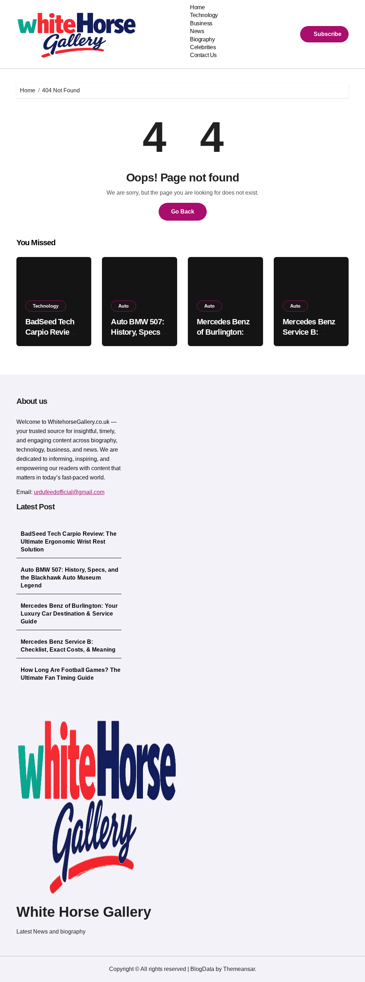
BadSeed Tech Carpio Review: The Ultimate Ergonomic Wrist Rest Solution (69, 541)
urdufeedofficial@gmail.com (69, 492)
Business (201, 23)
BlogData (202, 969)
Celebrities (203, 47)
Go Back (182, 212)
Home (197, 7)
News (197, 31)
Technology (203, 15)
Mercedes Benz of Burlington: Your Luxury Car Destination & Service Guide (69, 613)
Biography (202, 39)
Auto (123, 306)
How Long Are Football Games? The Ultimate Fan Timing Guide (70, 674)
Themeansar (239, 969)
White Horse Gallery (83, 912)
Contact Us (203, 55)
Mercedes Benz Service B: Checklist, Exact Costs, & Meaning (68, 646)
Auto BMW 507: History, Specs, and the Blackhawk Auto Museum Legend (70, 577)
